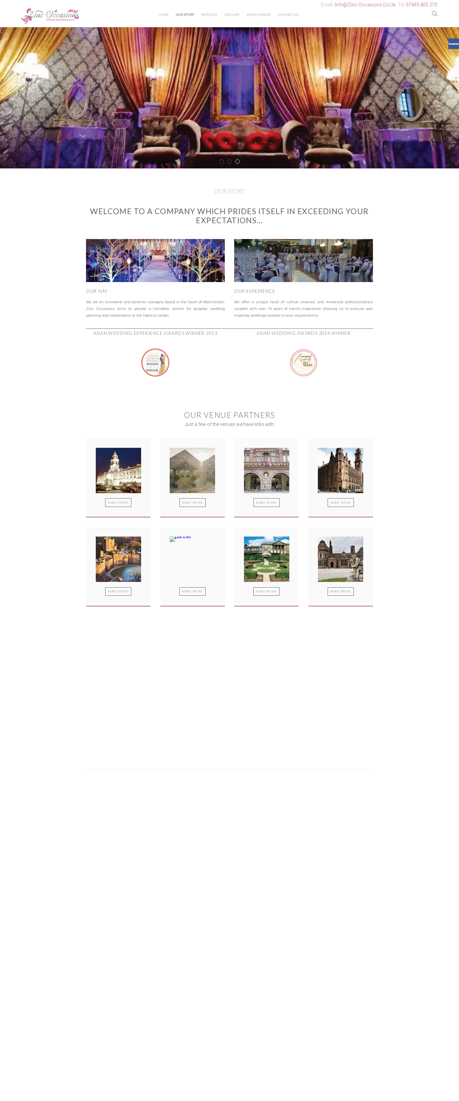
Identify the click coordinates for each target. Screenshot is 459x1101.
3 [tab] (237, 161)
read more (118, 502)
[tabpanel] (229, 97)
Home (163, 14)
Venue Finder (258, 14)
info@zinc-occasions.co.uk (365, 4)
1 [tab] (221, 161)
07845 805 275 (421, 4)
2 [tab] (229, 161)
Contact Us (288, 14)
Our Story (185, 14)
